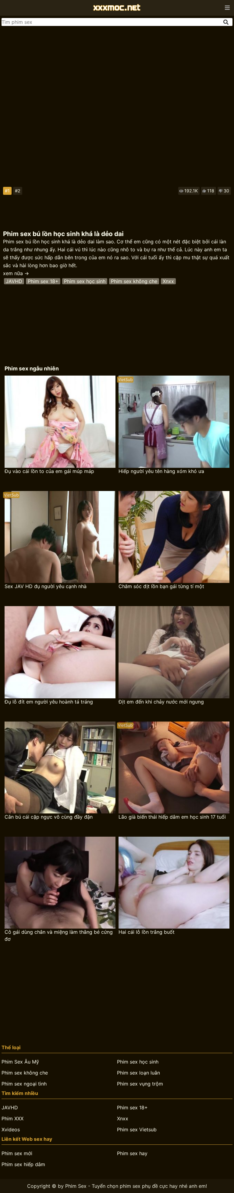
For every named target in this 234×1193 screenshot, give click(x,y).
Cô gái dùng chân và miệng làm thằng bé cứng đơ (59, 935)
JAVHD (14, 281)
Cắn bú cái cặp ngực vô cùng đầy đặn (49, 817)
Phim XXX (12, 1118)
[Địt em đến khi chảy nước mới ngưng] (174, 652)
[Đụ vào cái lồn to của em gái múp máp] (60, 421)
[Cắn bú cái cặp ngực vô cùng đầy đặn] (60, 767)
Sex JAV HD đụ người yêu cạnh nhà (46, 586)
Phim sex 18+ (43, 281)
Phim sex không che (134, 281)
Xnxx (168, 281)
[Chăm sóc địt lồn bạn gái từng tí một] (174, 537)
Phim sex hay (132, 1153)
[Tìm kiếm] (226, 22)
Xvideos (11, 1129)
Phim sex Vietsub (137, 1129)
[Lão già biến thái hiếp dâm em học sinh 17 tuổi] (174, 767)
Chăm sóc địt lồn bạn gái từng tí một (161, 586)
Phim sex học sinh (84, 281)
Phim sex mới (17, 1153)
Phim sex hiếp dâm (23, 1164)
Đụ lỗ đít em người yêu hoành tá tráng (49, 702)
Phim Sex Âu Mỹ (20, 1062)
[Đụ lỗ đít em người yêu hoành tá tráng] (60, 652)
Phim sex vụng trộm (140, 1084)
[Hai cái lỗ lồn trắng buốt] (174, 883)
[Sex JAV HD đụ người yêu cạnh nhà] (60, 537)
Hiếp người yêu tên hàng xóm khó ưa (161, 471)
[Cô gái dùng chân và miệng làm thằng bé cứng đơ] (60, 883)
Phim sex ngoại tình (24, 1084)
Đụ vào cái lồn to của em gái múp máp (49, 471)
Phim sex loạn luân (138, 1073)
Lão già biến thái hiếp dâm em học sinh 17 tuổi (172, 817)
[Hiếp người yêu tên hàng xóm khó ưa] (174, 421)
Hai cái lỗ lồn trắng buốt (147, 932)
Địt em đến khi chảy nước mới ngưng (161, 702)
